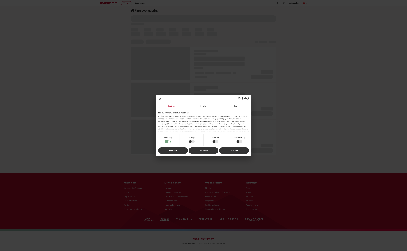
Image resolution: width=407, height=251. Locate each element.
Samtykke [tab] (172, 106)
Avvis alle (173, 150)
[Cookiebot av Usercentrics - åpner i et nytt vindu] (239, 98)
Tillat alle (234, 150)
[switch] (192, 141)
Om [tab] (235, 106)
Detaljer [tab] (203, 106)
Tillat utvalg (203, 150)
